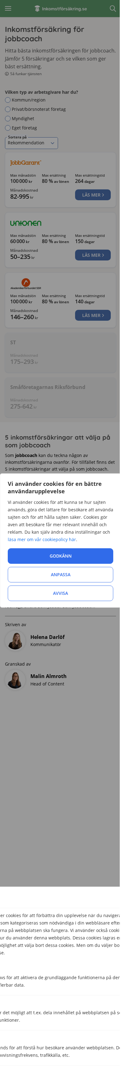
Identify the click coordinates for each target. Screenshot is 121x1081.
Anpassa (60, 574)
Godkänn (61, 556)
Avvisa (60, 593)
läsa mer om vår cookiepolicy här (42, 539)
